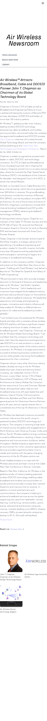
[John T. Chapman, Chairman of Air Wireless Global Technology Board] (11, 565)
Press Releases (9, 55)
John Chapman (7, 139)
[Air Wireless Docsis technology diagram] (11, 599)
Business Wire (16, 529)
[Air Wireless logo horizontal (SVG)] (35, 565)
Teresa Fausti (6, 519)
